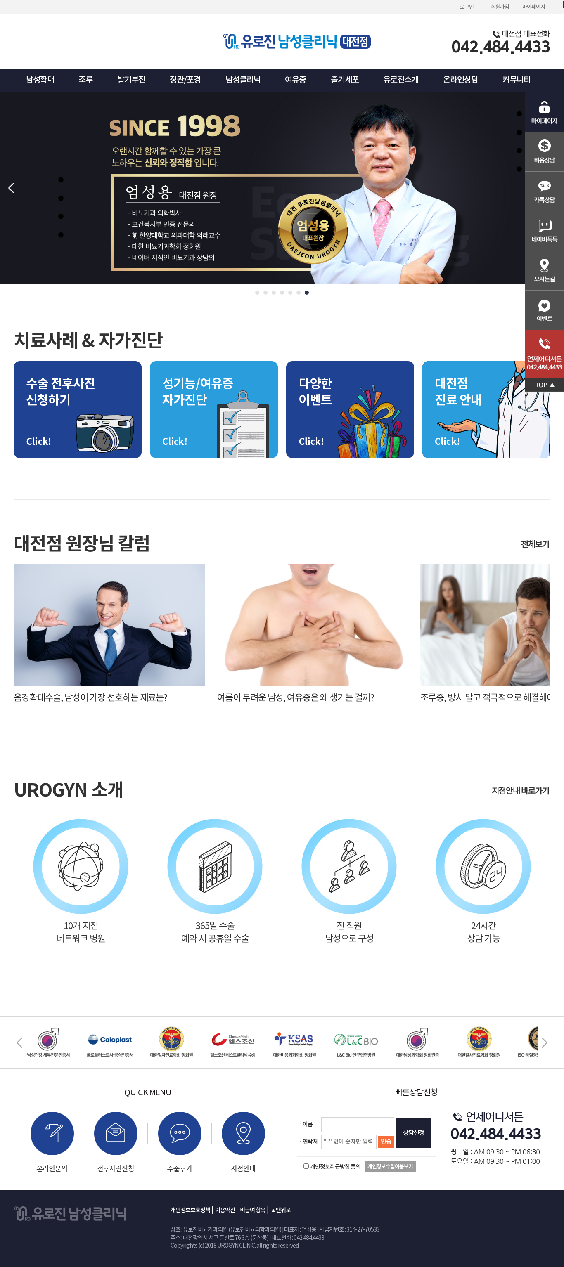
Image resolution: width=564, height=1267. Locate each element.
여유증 (295, 80)
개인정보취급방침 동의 (335, 1166)
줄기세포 (345, 80)
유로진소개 (400, 80)
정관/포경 (185, 80)
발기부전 (131, 80)
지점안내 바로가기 (521, 791)
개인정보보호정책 (190, 1210)
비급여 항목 (252, 1210)
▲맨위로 (280, 1210)
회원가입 (500, 7)
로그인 (467, 7)
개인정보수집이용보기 (390, 1166)
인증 (386, 1141)
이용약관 (225, 1210)
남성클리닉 (243, 80)
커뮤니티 (516, 80)
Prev (10, 188)
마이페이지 (533, 7)
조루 (85, 80)
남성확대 (40, 80)
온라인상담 (460, 80)
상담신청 (413, 1133)
